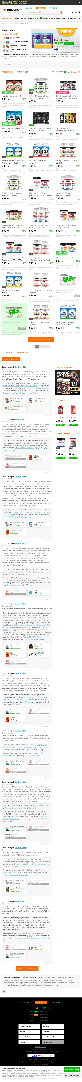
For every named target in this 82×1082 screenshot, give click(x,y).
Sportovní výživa (15, 23)
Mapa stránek (24, 1037)
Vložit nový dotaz (11, 359)
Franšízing (23, 1042)
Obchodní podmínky (41, 1047)
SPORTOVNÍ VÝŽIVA (7, 19)
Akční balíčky (24, 23)
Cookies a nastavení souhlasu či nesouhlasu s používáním (41, 1051)
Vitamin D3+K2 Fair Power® (32, 637)
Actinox (38, 448)
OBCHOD (41, 8)
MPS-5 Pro (28, 585)
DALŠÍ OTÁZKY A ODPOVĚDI (27, 968)
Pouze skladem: (57, 72)
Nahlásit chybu (47, 1042)
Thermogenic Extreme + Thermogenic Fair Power (20, 393)
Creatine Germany (25, 517)
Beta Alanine (14, 819)
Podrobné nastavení (72, 1075)
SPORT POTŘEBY (56, 19)
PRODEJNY (65, 19)
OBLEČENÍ (31, 19)
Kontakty (46, 1026)
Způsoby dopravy (25, 1026)
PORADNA (22, 72)
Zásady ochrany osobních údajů (41, 1049)
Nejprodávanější (10, 34)
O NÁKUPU (73, 19)
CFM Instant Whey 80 (32, 756)
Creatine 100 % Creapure (18, 875)
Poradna (22, 1032)
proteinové (29, 639)
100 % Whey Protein (38, 388)
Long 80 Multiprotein (14, 585)
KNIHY (37, 19)
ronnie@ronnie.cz (50, 1078)
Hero (9, 637)
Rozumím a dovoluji (72, 1070)
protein (31, 933)
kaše (40, 639)
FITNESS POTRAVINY (20, 19)
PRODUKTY (7, 72)
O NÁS (79, 19)
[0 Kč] (76, 13)
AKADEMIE (53, 8)
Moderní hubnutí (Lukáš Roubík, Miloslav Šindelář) (20, 386)
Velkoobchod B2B (48, 1037)
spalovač (30, 936)
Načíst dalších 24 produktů (41, 339)
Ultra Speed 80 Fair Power (24, 448)
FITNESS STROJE (45, 18)
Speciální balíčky (20, 367)
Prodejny (46, 1032)
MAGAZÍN (29, 8)
